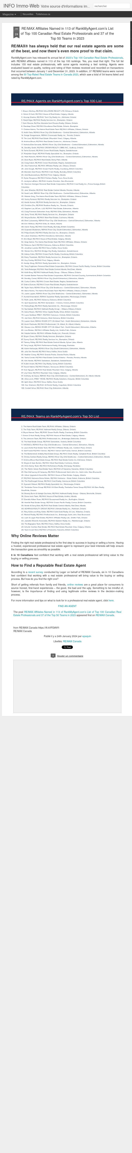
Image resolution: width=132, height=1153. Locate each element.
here (111, 600)
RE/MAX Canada (105, 615)
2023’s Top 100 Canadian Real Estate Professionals (94, 57)
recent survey (35, 572)
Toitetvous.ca (43, 14)
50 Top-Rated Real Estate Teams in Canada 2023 (51, 74)
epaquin (86, 636)
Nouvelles (28, 14)
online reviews (75, 584)
